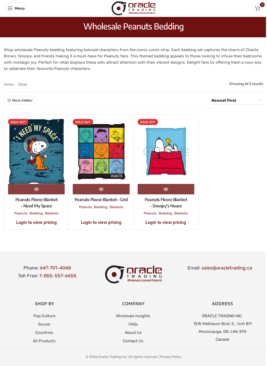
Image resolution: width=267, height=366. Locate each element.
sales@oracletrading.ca (227, 268)
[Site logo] (133, 8)
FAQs (133, 324)
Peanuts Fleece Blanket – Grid (101, 199)
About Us (133, 332)
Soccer (44, 324)
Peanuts (20, 213)
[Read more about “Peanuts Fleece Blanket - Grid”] (101, 189)
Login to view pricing (36, 222)
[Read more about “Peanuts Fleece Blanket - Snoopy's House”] (166, 189)
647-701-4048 (55, 268)
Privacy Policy (170, 357)
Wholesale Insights (133, 316)
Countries (44, 332)
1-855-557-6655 (57, 276)
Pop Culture (44, 316)
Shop (22, 84)
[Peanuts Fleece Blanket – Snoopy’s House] (166, 151)
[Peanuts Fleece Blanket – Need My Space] (36, 151)
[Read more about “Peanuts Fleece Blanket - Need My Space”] (36, 189)
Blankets (52, 213)
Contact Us (133, 341)
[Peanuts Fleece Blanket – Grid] (101, 151)
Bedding (36, 213)
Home (9, 84)
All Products (44, 341)
